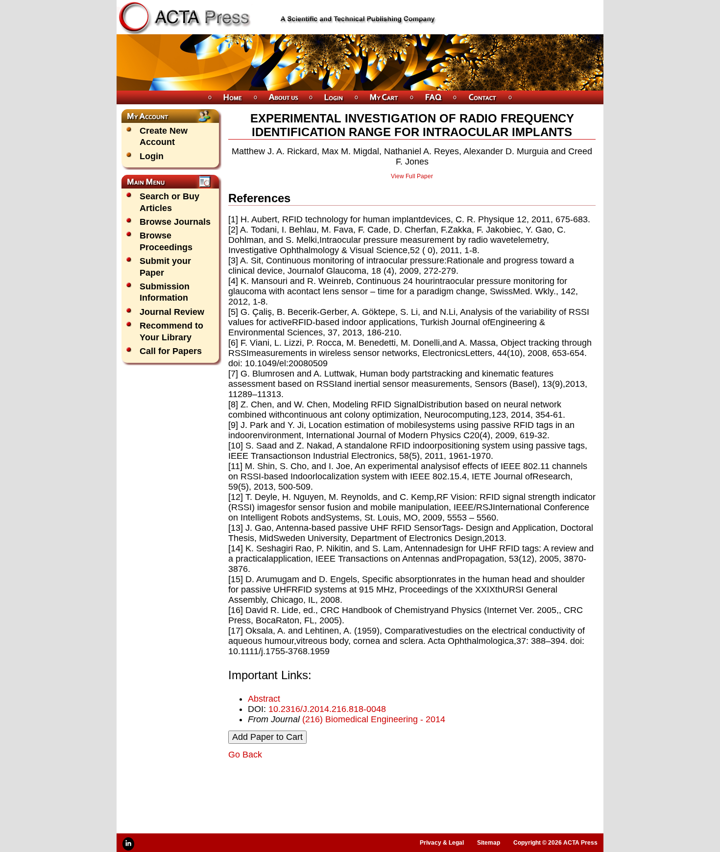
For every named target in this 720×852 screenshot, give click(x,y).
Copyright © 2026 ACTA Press (555, 842)
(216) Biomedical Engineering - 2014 (373, 719)
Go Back (245, 754)
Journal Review (172, 312)
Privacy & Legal (442, 842)
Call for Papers (171, 351)
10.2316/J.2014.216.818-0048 (327, 709)
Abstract (264, 699)
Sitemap (488, 842)
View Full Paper (412, 176)
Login (152, 156)
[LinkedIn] (128, 844)
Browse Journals (175, 222)
